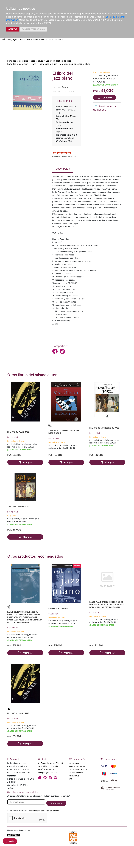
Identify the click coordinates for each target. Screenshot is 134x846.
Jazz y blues (31, 39)
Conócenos (74, 763)
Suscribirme (56, 803)
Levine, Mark (12, 437)
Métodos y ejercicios (12, 39)
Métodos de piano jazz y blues (75, 64)
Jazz (43, 39)
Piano (33, 64)
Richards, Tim (13, 627)
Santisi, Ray (53, 614)
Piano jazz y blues (48, 64)
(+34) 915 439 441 (46, 769)
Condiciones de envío (78, 769)
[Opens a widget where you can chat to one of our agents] (10, 841)
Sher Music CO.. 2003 (63, 91)
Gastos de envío (76, 772)
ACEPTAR (12, 29)
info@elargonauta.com (47, 772)
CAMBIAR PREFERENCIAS (33, 29)
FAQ (71, 779)
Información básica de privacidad (44, 811)
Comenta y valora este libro (64, 156)
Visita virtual (74, 776)
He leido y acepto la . (35, 810)
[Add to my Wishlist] (96, 106)
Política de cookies (77, 766)
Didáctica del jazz (57, 39)
